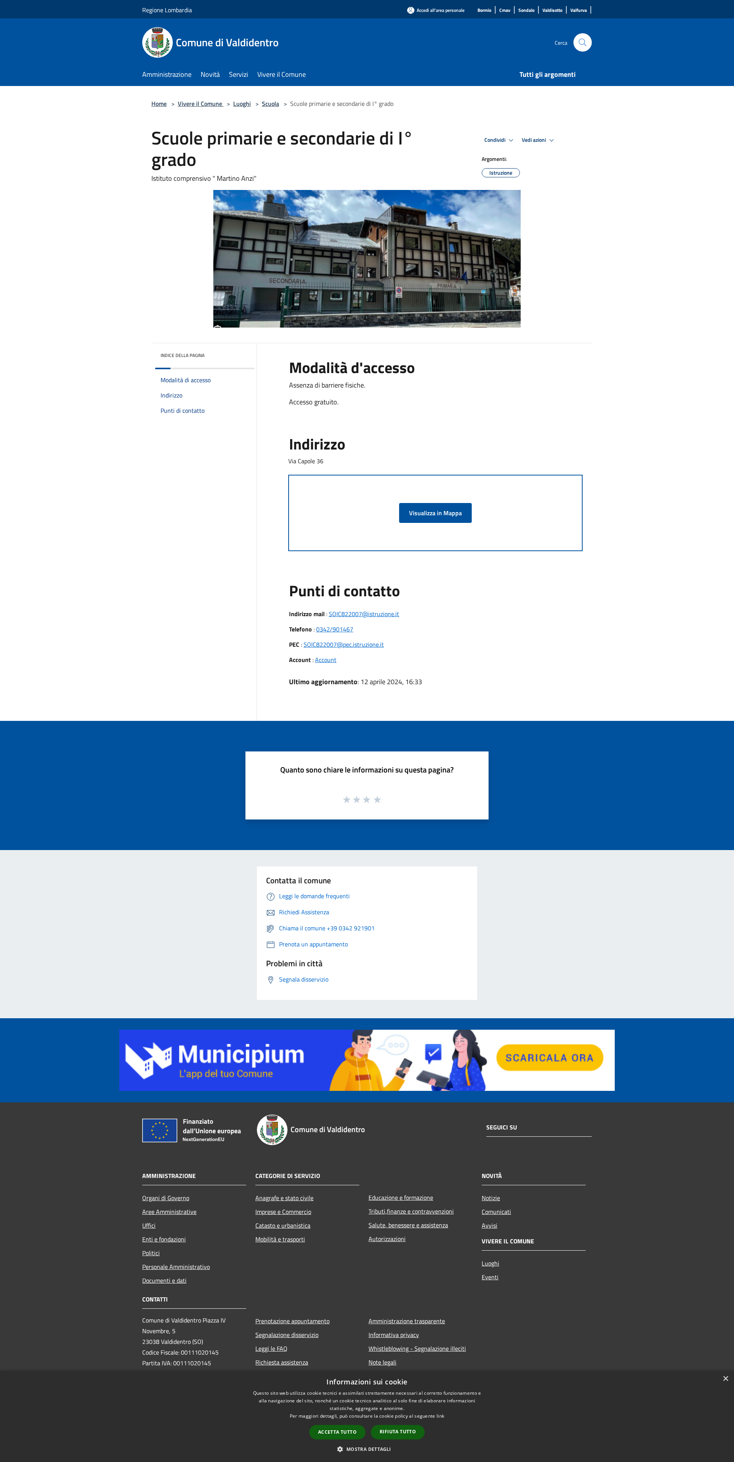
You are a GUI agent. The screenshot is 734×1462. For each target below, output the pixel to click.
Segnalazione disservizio (286, 1334)
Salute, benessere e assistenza (408, 1225)
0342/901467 (334, 629)
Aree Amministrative (169, 1211)
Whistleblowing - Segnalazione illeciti (417, 1348)
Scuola (270, 103)
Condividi (495, 140)
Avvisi (489, 1225)
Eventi (490, 1277)
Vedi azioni (534, 140)
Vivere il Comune (201, 103)
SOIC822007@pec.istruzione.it (344, 644)
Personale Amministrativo (176, 1266)
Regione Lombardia (167, 10)
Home (159, 103)
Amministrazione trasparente (407, 1321)
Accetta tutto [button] (337, 1432)
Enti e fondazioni (164, 1239)
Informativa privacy (394, 1334)
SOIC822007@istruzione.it (364, 613)
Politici (151, 1253)
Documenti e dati (164, 1280)
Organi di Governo (165, 1197)
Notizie (491, 1197)
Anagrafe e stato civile (284, 1197)
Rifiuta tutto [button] (398, 1431)
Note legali (382, 1362)
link (440, 1416)
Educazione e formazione (401, 1197)
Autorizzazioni (387, 1238)
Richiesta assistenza (281, 1362)
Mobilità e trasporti (280, 1239)
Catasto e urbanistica (282, 1225)
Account (325, 659)
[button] (367, 1449)
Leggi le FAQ (271, 1348)
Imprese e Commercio (283, 1211)
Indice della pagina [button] (183, 355)
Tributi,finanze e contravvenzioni (411, 1211)
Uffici (149, 1225)
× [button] (725, 1379)
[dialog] (367, 1416)
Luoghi (242, 103)
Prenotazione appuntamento (292, 1321)
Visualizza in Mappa (435, 513)
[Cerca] (582, 42)
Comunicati (496, 1211)
